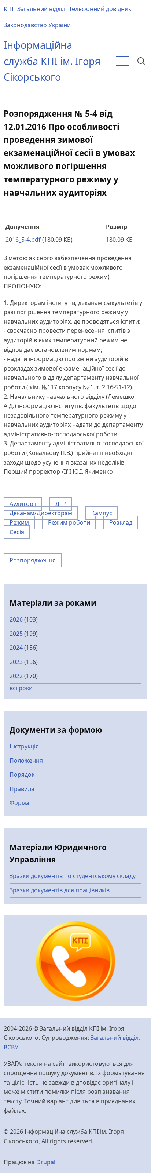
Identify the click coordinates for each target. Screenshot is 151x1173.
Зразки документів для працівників (60, 890)
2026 (16, 619)
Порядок (22, 775)
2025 (16, 634)
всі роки (21, 688)
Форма (19, 803)
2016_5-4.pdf (23, 240)
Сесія (17, 532)
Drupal (45, 1162)
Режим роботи (69, 522)
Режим (19, 522)
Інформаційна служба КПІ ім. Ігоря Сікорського (52, 61)
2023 (16, 662)
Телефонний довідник (100, 9)
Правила (22, 789)
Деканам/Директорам (41, 513)
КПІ (9, 9)
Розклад (120, 522)
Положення (26, 761)
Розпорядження (33, 560)
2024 (16, 648)
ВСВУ (11, 1047)
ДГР (60, 504)
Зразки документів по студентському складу (73, 876)
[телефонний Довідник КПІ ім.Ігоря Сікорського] (75, 960)
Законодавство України (37, 25)
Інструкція (24, 746)
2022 (16, 676)
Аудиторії (23, 504)
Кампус (101, 513)
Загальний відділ (41, 9)
